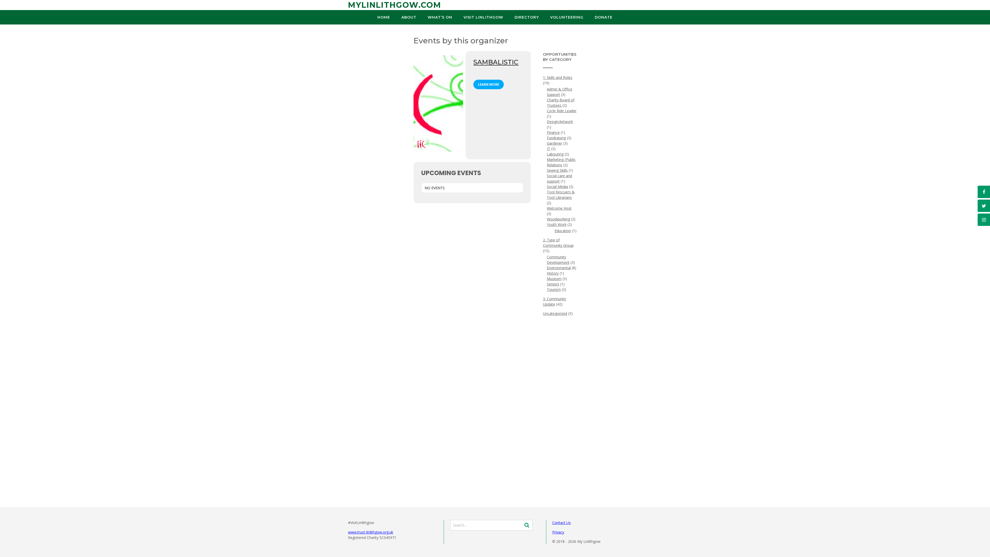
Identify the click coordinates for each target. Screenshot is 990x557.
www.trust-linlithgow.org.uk (370, 532)
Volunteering (566, 17)
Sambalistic (495, 62)
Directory (527, 17)
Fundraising (556, 137)
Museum (554, 278)
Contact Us (561, 522)
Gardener (554, 143)
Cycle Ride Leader (561, 110)
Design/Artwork (560, 121)
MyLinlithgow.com (394, 5)
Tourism (554, 289)
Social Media (557, 186)
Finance (553, 132)
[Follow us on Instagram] (984, 220)
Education (563, 230)
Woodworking (558, 219)
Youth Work (556, 224)
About (408, 17)
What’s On (440, 17)
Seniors (553, 284)
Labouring (555, 154)
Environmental (559, 267)
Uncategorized (555, 313)
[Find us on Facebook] (984, 192)
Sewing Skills (557, 170)
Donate (604, 17)
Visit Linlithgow (483, 17)
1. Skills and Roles (557, 77)
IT (548, 148)
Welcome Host (559, 208)
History (553, 273)
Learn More (488, 84)
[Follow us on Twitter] (984, 206)
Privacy (558, 532)
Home (383, 17)
